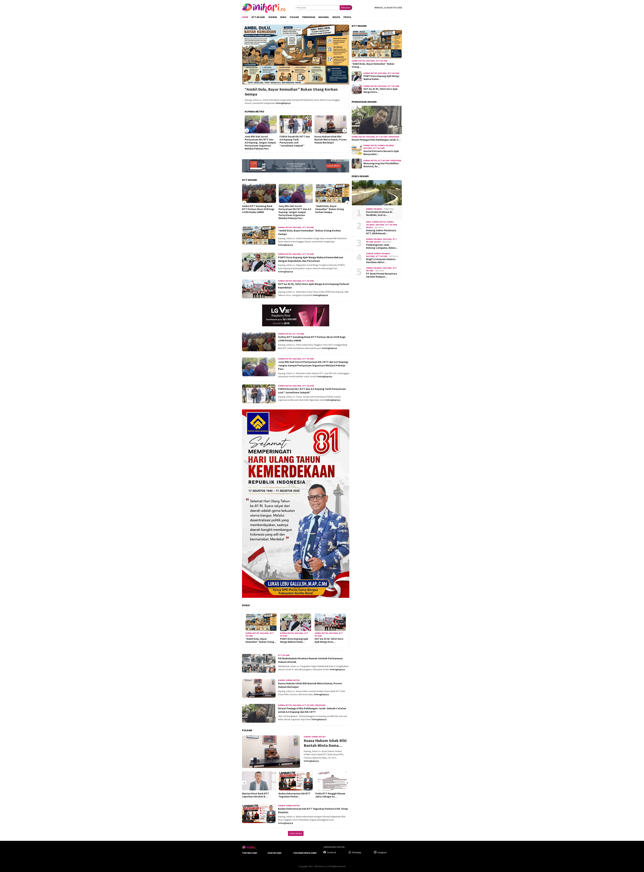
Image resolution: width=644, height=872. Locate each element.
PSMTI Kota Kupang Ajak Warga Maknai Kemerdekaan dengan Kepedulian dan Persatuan (331, 211)
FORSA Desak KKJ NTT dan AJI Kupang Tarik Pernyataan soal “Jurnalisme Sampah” (260, 141)
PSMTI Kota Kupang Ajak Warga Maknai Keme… (294, 640)
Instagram (382, 852)
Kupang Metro (285, 227)
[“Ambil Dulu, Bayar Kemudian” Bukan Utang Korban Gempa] (295, 54)
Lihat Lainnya (296, 833)
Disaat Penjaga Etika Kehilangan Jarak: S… (376, 139)
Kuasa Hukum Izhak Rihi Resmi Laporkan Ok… (328, 795)
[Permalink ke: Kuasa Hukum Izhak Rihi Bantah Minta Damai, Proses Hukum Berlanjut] (271, 751)
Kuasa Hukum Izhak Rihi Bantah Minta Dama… (325, 743)
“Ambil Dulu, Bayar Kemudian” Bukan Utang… (261, 640)
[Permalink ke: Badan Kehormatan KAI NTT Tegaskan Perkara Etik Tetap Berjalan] (259, 780)
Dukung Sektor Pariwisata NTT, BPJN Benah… (381, 232)
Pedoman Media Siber (305, 853)
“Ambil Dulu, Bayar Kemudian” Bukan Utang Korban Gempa (291, 92)
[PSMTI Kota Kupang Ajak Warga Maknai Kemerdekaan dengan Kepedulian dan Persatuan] (332, 193)
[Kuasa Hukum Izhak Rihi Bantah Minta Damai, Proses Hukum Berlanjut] (296, 124)
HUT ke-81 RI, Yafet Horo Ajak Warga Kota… (329, 640)
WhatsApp (356, 852)
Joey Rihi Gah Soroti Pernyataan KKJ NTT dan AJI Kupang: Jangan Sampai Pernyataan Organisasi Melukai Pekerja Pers (258, 212)
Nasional (297, 227)
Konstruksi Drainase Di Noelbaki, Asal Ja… (379, 214)
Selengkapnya (283, 103)
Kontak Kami (274, 853)
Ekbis (368, 222)
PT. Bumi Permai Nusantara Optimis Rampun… (381, 275)
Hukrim (281, 680)
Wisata (369, 227)
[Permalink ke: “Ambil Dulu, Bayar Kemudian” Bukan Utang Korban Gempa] (261, 622)
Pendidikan (320, 705)
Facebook (331, 852)
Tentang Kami (249, 853)
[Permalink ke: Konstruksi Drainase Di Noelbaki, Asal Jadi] (377, 192)
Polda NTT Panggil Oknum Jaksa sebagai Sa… (293, 795)
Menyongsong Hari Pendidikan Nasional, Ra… (381, 165)
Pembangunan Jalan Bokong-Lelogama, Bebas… (382, 246)
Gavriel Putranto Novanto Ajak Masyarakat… (381, 153)
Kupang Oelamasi (386, 145)
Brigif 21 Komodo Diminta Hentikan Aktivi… (380, 261)
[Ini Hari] (264, 7)
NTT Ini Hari (308, 227)
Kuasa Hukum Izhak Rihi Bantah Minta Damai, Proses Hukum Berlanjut (296, 139)
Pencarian (346, 7)
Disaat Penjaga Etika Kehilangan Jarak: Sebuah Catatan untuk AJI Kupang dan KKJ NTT (329, 141)
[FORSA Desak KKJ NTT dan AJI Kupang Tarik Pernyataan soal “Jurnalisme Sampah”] (261, 124)
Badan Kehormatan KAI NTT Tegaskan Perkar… (258, 795)
